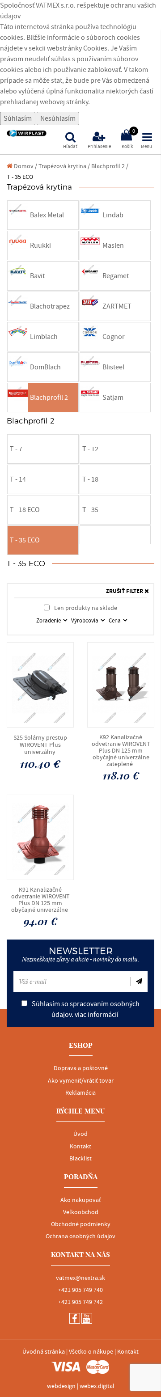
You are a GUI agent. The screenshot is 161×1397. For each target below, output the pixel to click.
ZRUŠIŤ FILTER (125, 591)
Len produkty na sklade (85, 608)
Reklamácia (80, 1093)
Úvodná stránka (43, 1352)
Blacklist (80, 1159)
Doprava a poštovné (81, 1068)
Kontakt (80, 1147)
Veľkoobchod (80, 1212)
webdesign (61, 1386)
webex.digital (97, 1386)
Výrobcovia (85, 620)
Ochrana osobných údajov (80, 1236)
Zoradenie (49, 620)
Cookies (95, 48)
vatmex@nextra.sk (80, 1278)
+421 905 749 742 (80, 1302)
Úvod (80, 1134)
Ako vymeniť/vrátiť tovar (81, 1081)
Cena (115, 620)
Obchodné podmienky (80, 1224)
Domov (23, 166)
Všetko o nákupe (91, 1352)
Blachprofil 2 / (109, 166)
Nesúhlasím (58, 118)
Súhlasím (18, 118)
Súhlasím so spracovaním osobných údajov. (85, 1009)
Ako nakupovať (80, 1200)
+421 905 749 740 (80, 1290)
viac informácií (97, 1014)
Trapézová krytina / (64, 166)
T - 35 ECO (20, 177)
